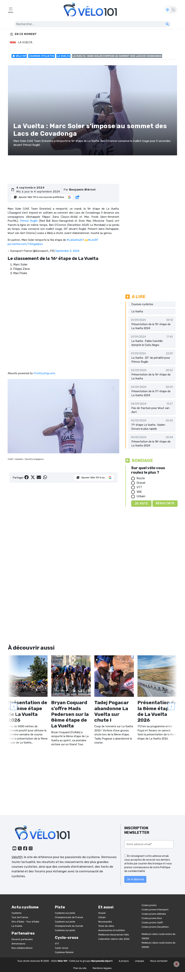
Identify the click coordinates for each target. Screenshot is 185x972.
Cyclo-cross (61, 948)
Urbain (141, 496)
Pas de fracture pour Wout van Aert (150, 410)
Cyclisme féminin (64, 952)
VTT (139, 487)
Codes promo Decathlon (155, 926)
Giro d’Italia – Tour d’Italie (25, 921)
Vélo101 (17, 857)
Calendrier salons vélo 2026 (114, 939)
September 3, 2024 (67, 251)
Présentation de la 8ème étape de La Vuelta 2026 (157, 711)
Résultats (165, 503)
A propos (124, 961)
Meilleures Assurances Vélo (113, 934)
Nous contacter (159, 961)
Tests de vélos (106, 926)
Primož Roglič (29, 220)
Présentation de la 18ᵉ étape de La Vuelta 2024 (151, 443)
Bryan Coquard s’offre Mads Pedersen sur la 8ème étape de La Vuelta (70, 714)
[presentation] (14, 706)
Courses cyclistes (41, 56)
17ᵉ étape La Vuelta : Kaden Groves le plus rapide (148, 427)
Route (141, 478)
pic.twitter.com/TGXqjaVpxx (25, 244)
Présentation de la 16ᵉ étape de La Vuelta (151, 376)
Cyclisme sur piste (65, 913)
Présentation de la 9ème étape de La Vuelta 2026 (27, 711)
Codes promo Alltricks (154, 914)
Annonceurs (18, 943)
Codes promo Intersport (155, 909)
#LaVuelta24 (75, 240)
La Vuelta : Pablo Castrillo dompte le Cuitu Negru (147, 343)
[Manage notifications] (176, 964)
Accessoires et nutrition (111, 930)
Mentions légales (102, 968)
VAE (139, 491)
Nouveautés (105, 921)
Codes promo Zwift (152, 922)
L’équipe (139, 961)
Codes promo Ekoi (152, 918)
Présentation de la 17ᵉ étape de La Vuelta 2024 (151, 393)
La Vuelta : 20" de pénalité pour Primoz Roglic (150, 360)
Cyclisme (16, 913)
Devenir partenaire (22, 939)
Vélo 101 (20, 56)
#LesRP (93, 240)
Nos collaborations (22, 948)
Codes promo (149, 905)
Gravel (141, 482)
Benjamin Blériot (82, 189)
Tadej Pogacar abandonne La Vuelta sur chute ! (111, 711)
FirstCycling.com (44, 373)
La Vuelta (63, 56)
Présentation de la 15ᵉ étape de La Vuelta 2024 (151, 326)
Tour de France (20, 917)
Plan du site (80, 968)
